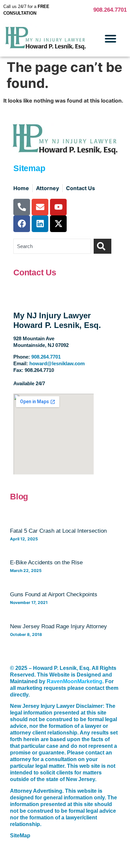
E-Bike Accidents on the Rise (46, 562)
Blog (19, 496)
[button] (110, 38)
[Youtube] (58, 207)
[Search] (102, 246)
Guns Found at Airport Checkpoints (53, 594)
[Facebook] (21, 223)
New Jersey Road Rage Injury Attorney (58, 626)
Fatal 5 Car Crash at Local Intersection (58, 531)
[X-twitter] (58, 223)
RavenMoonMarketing (74, 681)
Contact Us (34, 272)
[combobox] (52, 246)
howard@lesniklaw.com (57, 363)
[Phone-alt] (21, 207)
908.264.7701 (110, 10)
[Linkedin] (40, 223)
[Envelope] (40, 207)
